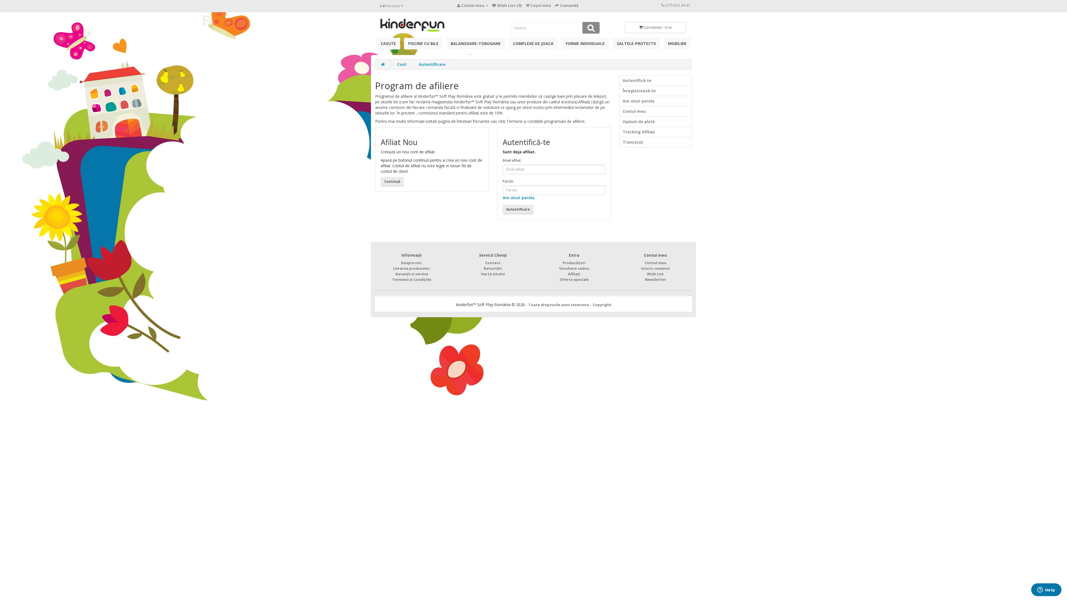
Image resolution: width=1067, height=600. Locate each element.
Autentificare (432, 64)
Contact (492, 262)
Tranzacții (633, 142)
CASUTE (388, 43)
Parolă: (508, 181)
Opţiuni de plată (639, 121)
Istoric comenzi (655, 268)
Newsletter (655, 279)
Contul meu (634, 111)
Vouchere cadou (574, 268)
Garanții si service (411, 273)
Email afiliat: (512, 160)
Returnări (493, 268)
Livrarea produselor (411, 268)
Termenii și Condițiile (411, 279)
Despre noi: (411, 262)
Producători (574, 262)
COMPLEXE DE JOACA (533, 43)
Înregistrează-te (639, 90)
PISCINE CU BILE (423, 43)
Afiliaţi (574, 273)
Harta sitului (493, 273)
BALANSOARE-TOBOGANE (476, 43)
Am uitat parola (518, 197)
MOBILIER (677, 43)
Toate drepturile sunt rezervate (558, 304)
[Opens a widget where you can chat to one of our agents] (1046, 590)
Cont (402, 64)
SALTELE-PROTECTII (636, 43)
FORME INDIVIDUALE (585, 43)
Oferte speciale (574, 279)
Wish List (655, 273)
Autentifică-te (637, 80)
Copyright (602, 304)
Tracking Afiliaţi (639, 131)
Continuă (392, 181)
